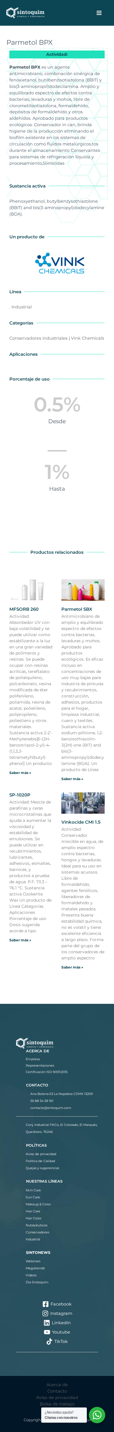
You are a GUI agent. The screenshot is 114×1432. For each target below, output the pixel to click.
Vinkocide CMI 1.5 (81, 822)
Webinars (33, 1261)
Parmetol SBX (76, 609)
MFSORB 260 (24, 609)
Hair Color (34, 1218)
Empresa (33, 1059)
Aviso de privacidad (41, 1154)
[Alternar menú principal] (99, 13)
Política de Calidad (40, 1161)
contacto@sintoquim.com (50, 1108)
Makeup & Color (38, 1204)
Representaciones (40, 1065)
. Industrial (20, 307)
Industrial (33, 1239)
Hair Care (33, 1211)
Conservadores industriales (38, 338)
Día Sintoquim (37, 1282)
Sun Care (33, 1197)
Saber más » (20, 772)
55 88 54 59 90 (41, 1101)
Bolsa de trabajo (57, 1404)
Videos (31, 1275)
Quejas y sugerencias (42, 1168)
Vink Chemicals (87, 338)
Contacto (57, 1391)
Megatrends (35, 1268)
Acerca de (57, 1384)
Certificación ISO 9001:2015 (47, 1072)
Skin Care (33, 1190)
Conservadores (37, 1232)
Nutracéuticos (36, 1225)
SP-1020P (19, 795)
